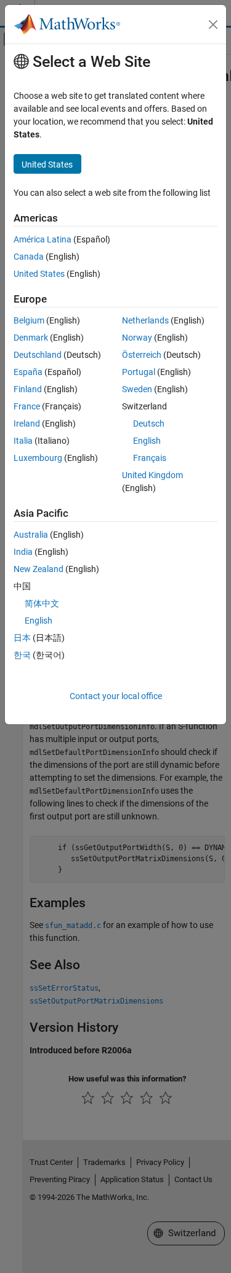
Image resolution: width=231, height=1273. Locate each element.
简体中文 (42, 603)
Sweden (137, 389)
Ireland (27, 423)
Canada (29, 256)
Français (149, 458)
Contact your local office (116, 696)
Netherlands (145, 320)
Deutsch (148, 423)
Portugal (138, 372)
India (23, 552)
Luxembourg (38, 458)
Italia (23, 441)
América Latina (42, 239)
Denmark (31, 337)
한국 (22, 655)
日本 (22, 638)
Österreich (141, 355)
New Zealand (38, 569)
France (27, 406)
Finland (28, 389)
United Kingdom (152, 475)
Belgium (29, 320)
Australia (31, 535)
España (28, 372)
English (147, 441)
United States (39, 274)
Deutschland (38, 355)
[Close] (213, 24)
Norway (137, 337)
